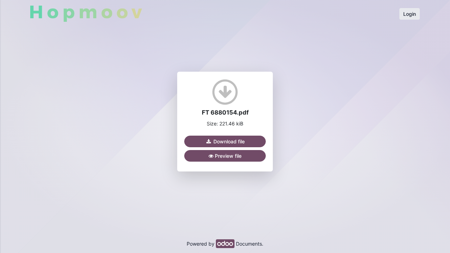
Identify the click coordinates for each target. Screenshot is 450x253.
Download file (228, 141)
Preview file (227, 156)
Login (409, 14)
